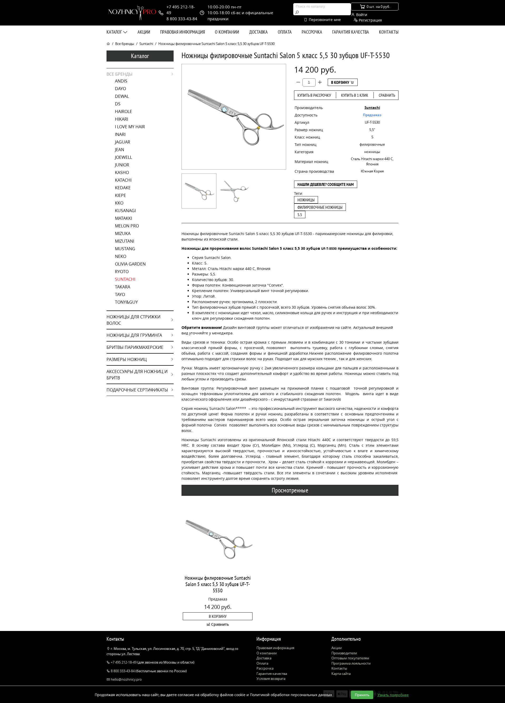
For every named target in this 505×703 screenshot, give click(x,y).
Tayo (120, 294)
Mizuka (122, 233)
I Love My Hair (130, 127)
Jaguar (122, 142)
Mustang (125, 249)
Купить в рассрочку (314, 95)
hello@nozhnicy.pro (126, 679)
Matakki (123, 218)
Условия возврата (270, 678)
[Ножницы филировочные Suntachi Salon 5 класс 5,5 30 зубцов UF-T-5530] (198, 191)
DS (117, 104)
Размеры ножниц (127, 359)
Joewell (123, 157)
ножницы (306, 199)
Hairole (123, 111)
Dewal (122, 96)
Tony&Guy (126, 302)
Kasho (122, 172)
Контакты (388, 32)
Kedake (123, 188)
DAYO (120, 88)
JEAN (119, 149)
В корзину (340, 82)
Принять (362, 695)
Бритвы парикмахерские (135, 347)
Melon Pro (127, 226)
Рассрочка (312, 32)
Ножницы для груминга (134, 335)
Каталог (115, 32)
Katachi (123, 180)
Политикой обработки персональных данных (291, 694)
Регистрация (370, 20)
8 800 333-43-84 (123, 671)
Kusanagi (125, 210)
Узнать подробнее (393, 695)
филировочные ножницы (319, 207)
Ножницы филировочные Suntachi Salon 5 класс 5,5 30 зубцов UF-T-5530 (218, 584)
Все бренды (124, 43)
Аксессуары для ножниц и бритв (137, 375)
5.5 (299, 214)
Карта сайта (341, 673)
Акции (144, 32)
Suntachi (146, 43)
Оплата (285, 32)
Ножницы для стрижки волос (133, 320)
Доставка (258, 32)
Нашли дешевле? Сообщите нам (325, 184)
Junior (122, 165)
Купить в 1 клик (354, 95)
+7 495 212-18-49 (124, 662)
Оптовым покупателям (350, 658)
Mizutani (124, 241)
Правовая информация (182, 32)
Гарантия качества (350, 32)
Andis (121, 81)
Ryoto (122, 271)
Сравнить (387, 95)
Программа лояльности (351, 663)
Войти (361, 14)
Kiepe (120, 195)
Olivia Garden (130, 264)
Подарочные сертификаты (137, 390)
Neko (120, 256)
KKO (119, 203)
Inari (120, 134)
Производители (344, 653)
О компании (227, 32)
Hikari (121, 119)
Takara (122, 287)
